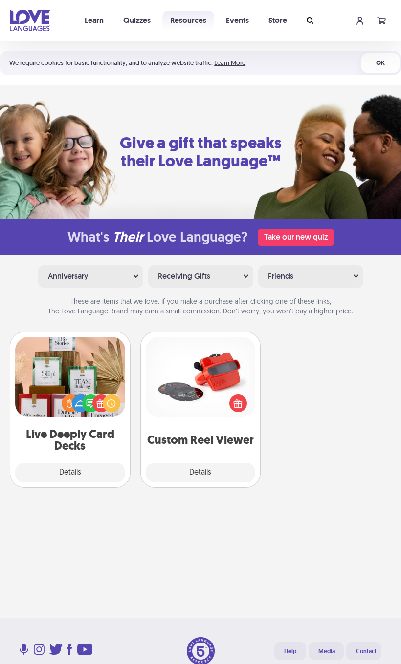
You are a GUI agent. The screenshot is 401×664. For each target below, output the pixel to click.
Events (237, 20)
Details (70, 473)
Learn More (229, 63)
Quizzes (137, 20)
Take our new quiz (296, 237)
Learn (94, 20)
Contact (366, 651)
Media (326, 651)
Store (277, 20)
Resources (188, 20)
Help (290, 651)
